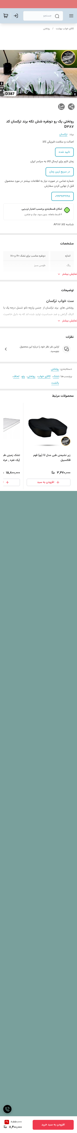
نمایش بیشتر (69, 274)
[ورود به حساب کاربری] (16, 15)
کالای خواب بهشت (65, 29)
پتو (23, 376)
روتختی (46, 29)
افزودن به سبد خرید (53, 1125)
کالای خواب (44, 376)
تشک (56, 376)
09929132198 (62, 196)
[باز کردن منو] (70, 15)
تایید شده (64, 152)
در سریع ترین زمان (59, 172)
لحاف (16, 376)
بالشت (55, 383)
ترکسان (63, 134)
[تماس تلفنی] (7, 1109)
